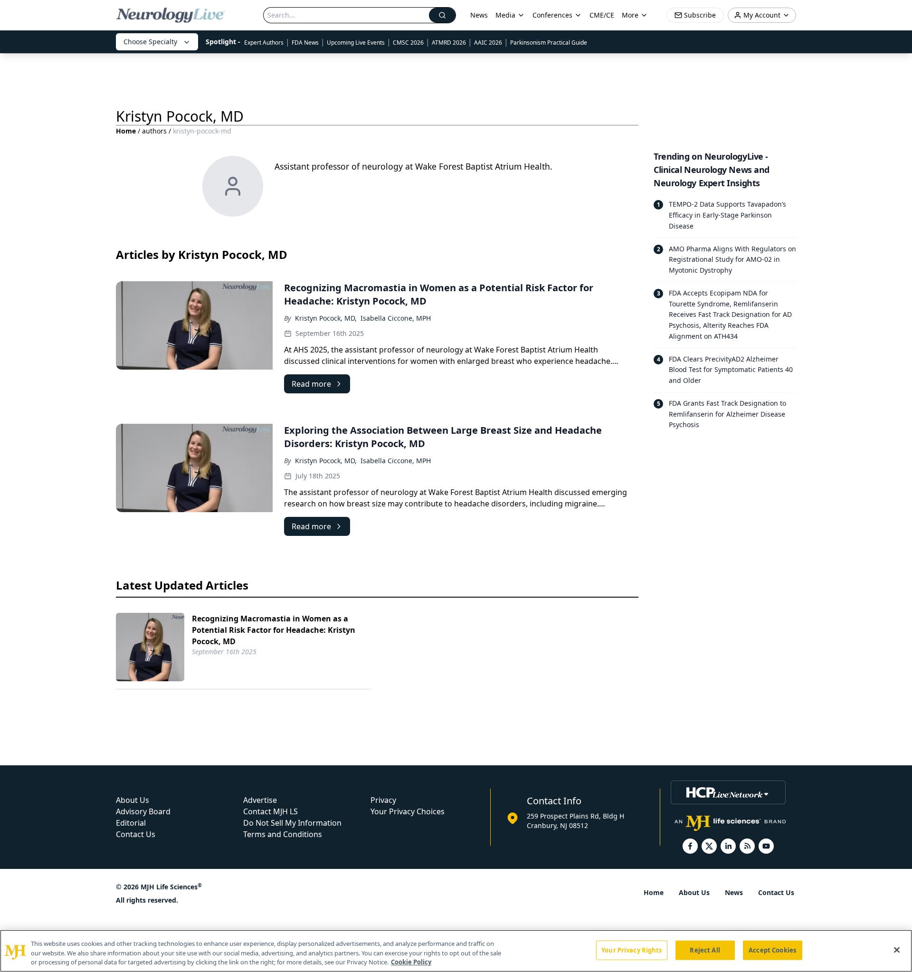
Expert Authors (264, 42)
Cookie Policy (411, 962)
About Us (132, 800)
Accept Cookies (772, 949)
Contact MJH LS (270, 811)
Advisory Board (143, 811)
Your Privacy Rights (631, 949)
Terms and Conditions (282, 834)
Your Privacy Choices (407, 811)
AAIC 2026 (488, 42)
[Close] (896, 949)
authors (154, 130)
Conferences (552, 14)
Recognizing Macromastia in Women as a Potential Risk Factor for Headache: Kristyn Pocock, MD (273, 630)
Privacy (383, 800)
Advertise (260, 800)
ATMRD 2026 (449, 42)
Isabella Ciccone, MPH (396, 318)
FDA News (305, 42)
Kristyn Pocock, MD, (326, 318)
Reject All (705, 949)
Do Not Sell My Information (292, 823)
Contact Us (135, 834)
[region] (456, 951)
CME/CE (601, 14)
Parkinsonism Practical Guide (548, 42)
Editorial (131, 823)
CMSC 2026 (408, 42)
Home (126, 130)
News (479, 14)
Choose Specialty (150, 41)
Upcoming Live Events (356, 42)
